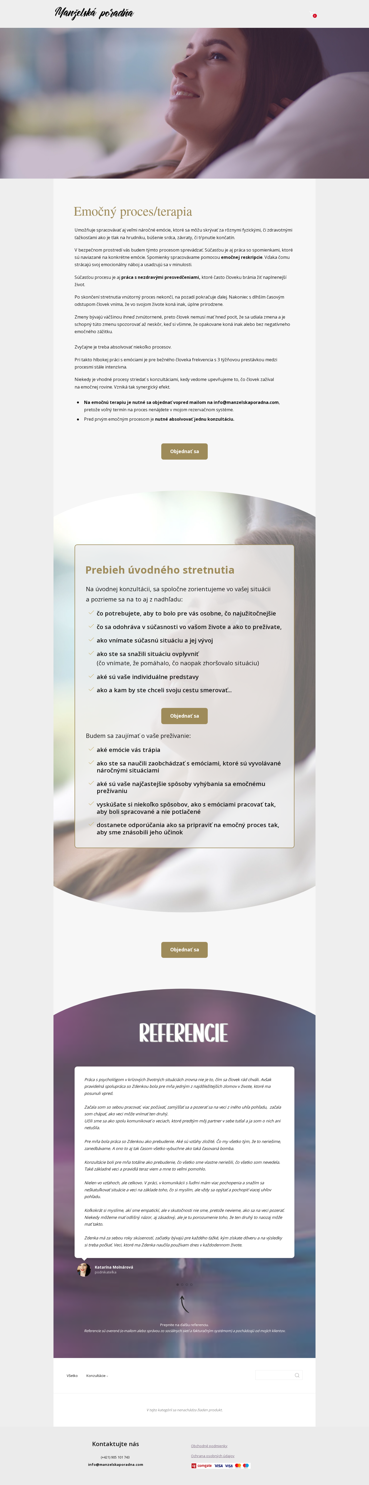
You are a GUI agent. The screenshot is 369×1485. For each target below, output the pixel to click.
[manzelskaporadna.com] (94, 13)
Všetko (72, 1375)
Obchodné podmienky (209, 1445)
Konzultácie (96, 1375)
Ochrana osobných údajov (212, 1455)
